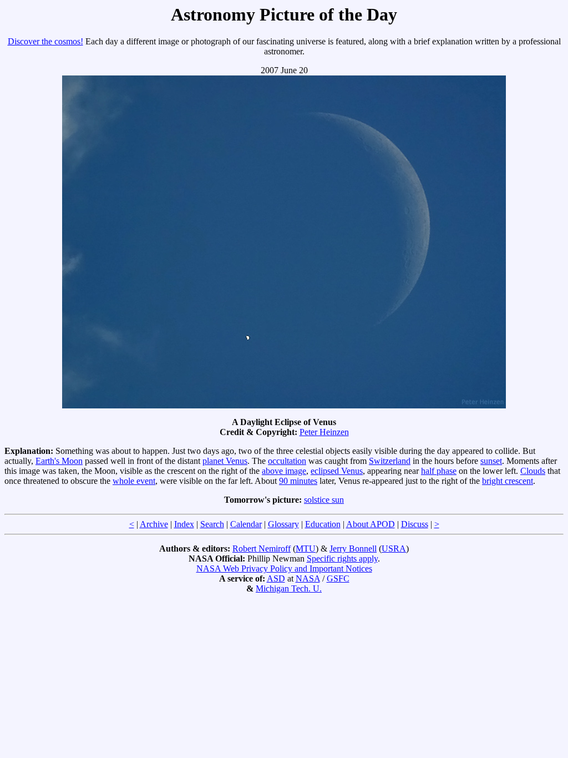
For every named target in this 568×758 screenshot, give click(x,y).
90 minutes (298, 481)
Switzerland (389, 461)
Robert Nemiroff (261, 548)
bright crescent (507, 481)
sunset (491, 461)
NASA (308, 578)
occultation (287, 461)
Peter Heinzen (324, 432)
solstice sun (324, 499)
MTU (306, 548)
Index (184, 524)
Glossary (283, 524)
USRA (394, 548)
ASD (276, 578)
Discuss (414, 524)
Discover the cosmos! (45, 41)
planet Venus (224, 461)
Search (212, 524)
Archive (154, 524)
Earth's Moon (59, 461)
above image (284, 471)
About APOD (370, 524)
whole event (134, 481)
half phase (439, 471)
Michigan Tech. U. (289, 588)
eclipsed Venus (337, 471)
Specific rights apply (342, 558)
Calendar (246, 524)
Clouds (532, 471)
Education (323, 524)
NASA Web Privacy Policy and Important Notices (284, 568)
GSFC (338, 578)
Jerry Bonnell (353, 548)
